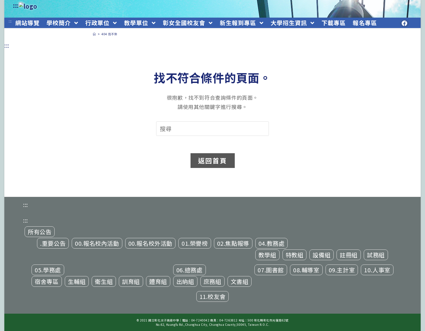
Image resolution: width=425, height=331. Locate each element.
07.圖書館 (271, 270)
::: (16, 5)
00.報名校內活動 (97, 243)
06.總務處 (189, 270)
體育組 (158, 281)
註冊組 (349, 255)
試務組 (376, 255)
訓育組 (131, 281)
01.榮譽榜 (195, 243)
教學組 (267, 255)
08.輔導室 (306, 270)
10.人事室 (377, 270)
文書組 (240, 281)
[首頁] (94, 34)
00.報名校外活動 (150, 243)
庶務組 (212, 281)
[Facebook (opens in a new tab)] (404, 23)
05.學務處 (48, 270)
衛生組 (104, 281)
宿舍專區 (46, 281)
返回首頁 (212, 160)
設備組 (321, 255)
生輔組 (77, 281)
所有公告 (39, 232)
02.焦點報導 (233, 243)
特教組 (295, 255)
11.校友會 (212, 296)
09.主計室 (342, 270)
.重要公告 (53, 243)
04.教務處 (271, 243)
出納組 (185, 281)
